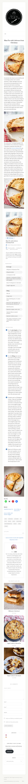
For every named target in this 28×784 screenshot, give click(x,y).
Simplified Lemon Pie (8, 509)
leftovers (16, 518)
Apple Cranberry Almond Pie (14, 643)
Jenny (15, 551)
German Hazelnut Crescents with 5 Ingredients (14, 537)
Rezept (15, 523)
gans (6, 518)
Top (23, 781)
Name (5, 702)
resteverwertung (8, 523)
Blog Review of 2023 (14, 539)
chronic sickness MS (16, 148)
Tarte (19, 523)
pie (20, 518)
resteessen (19, 521)
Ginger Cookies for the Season (14, 675)
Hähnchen (10, 518)
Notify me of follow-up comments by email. (14, 718)
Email (5, 707)
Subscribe (9, 751)
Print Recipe (10, 238)
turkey (6, 526)
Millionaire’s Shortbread (14, 611)
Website (5, 712)
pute (6, 521)
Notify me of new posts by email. (12, 722)
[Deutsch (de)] (6, 737)
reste (14, 521)
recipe (9, 521)
